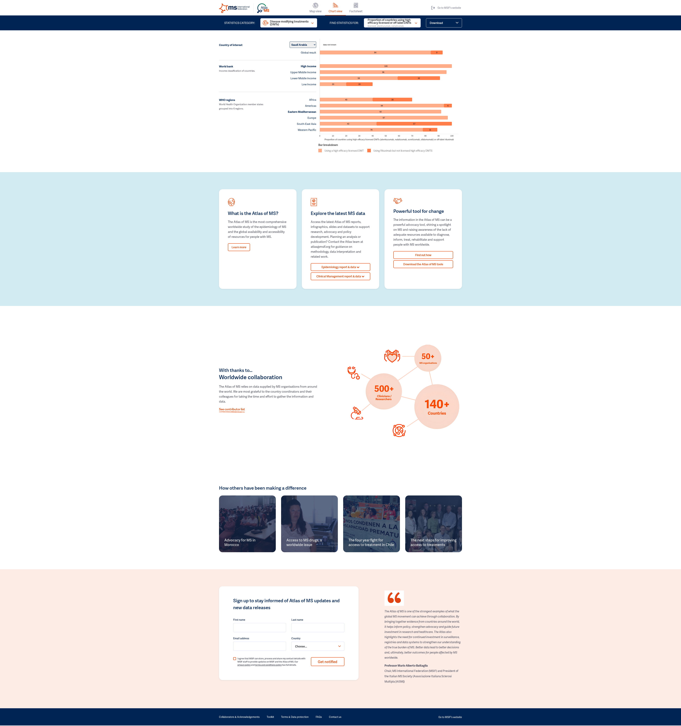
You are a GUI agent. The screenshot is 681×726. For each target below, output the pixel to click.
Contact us (335, 717)
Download (436, 23)
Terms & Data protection (295, 717)
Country (295, 638)
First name (239, 619)
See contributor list (232, 409)
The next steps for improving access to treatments (433, 542)
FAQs (319, 717)
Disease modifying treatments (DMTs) (289, 22)
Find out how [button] (423, 255)
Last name (297, 619)
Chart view (335, 11)
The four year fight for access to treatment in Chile (371, 542)
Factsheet (355, 11)
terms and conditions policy (268, 664)
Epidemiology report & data (339, 267)
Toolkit (270, 717)
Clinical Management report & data (339, 276)
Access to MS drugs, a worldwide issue (304, 542)
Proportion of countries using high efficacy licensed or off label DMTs (391, 22)
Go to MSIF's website (449, 7)
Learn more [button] (239, 247)
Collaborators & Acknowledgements (239, 717)
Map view (315, 11)
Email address (241, 638)
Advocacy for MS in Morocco (240, 542)
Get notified (327, 661)
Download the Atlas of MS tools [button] (423, 264)
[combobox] (317, 646)
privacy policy (244, 664)
